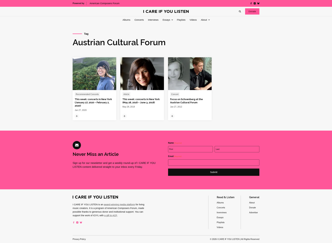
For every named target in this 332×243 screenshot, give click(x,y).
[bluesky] (258, 3)
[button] (252, 11)
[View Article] (94, 88)
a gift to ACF (110, 215)
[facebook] (251, 3)
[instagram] (255, 3)
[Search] (240, 11)
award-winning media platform (119, 204)
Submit (213, 172)
